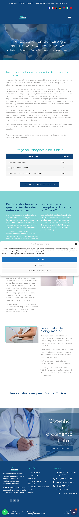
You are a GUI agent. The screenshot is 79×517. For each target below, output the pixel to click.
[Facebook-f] (11, 500)
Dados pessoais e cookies (36, 513)
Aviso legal (31, 512)
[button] (76, 244)
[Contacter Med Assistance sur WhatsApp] (5, 512)
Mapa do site (67, 513)
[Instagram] (18, 500)
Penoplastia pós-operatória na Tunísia (37, 393)
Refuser (39, 265)
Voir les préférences (39, 271)
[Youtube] (14, 500)
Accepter (40, 259)
